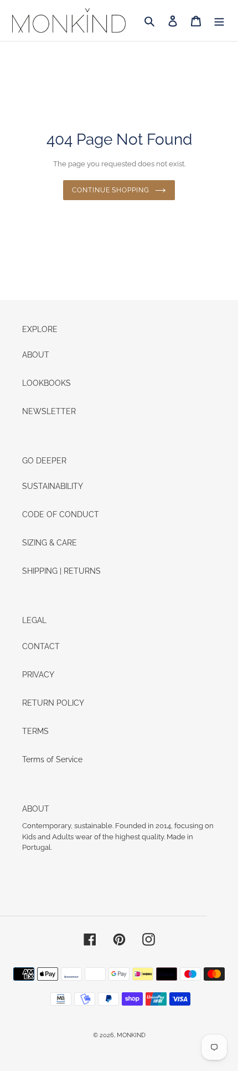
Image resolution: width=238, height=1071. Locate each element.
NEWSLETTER (49, 411)
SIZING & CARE (49, 542)
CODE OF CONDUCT (60, 514)
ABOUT (35, 354)
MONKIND (131, 1035)
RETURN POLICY (53, 702)
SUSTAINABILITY (52, 486)
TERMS (35, 731)
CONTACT (41, 646)
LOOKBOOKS (46, 383)
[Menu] (219, 20)
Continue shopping (110, 190)
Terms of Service (52, 759)
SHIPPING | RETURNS (61, 571)
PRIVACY (38, 674)
